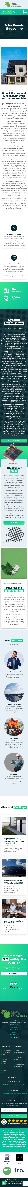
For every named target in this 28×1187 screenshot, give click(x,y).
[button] (25, 12)
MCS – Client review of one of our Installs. (13, 922)
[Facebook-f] (14, 1041)
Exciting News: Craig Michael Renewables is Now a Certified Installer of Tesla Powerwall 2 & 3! (14, 840)
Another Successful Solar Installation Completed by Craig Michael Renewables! (13, 882)
